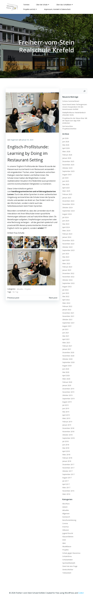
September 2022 (68, 283)
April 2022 (66, 300)
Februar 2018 (67, 458)
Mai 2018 (65, 448)
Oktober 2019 (67, 395)
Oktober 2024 (67, 207)
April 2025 (66, 188)
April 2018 (66, 451)
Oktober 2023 (67, 247)
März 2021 (66, 342)
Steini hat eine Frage (69, 566)
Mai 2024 (65, 224)
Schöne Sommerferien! (70, 101)
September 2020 (68, 362)
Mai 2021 (65, 336)
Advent (64, 507)
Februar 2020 (67, 382)
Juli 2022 (65, 290)
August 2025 (67, 174)
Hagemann (15, 140)
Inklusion (65, 530)
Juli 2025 (65, 178)
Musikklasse (66, 546)
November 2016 (68, 491)
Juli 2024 (65, 217)
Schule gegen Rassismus (71, 553)
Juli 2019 (65, 405)
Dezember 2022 (68, 273)
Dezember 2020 (68, 352)
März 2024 (66, 230)
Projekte (27, 289)
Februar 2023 (67, 267)
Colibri (81, 593)
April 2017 (66, 484)
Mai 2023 (65, 257)
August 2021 (67, 326)
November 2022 (68, 277)
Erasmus (65, 527)
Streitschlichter (67, 569)
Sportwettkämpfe (68, 563)
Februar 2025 (67, 194)
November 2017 (68, 468)
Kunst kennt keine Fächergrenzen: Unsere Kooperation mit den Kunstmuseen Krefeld (74, 106)
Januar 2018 (66, 461)
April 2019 (66, 415)
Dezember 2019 (68, 389)
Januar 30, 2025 (27, 140)
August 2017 (67, 478)
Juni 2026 (65, 142)
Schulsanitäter (67, 560)
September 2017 (68, 474)
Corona (65, 523)
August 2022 (67, 286)
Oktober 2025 (67, 168)
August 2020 (67, 366)
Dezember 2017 (68, 464)
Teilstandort (66, 573)
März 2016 (66, 494)
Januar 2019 (66, 425)
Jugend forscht (67, 533)
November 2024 (68, 204)
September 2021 (68, 323)
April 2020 (66, 375)
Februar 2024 (67, 234)
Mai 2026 (65, 145)
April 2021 (66, 339)
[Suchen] (84, 91)
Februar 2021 (67, 346)
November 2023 (68, 244)
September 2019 (68, 398)
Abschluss (66, 504)
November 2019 (68, 392)
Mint (64, 543)
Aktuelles (20, 289)
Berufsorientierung (69, 520)
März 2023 (66, 263)
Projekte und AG (29, 9)
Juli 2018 (65, 441)
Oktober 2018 (67, 435)
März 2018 (66, 454)
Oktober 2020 (67, 359)
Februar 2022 (67, 306)
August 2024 (67, 214)
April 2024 (66, 227)
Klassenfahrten (67, 536)
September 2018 (68, 438)
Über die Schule (42, 5)
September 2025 (68, 171)
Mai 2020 (65, 372)
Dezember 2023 (68, 240)
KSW (64, 540)
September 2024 (68, 211)
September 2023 (68, 250)
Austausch (66, 517)
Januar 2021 (66, 349)
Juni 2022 (65, 293)
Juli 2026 (65, 138)
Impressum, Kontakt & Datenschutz (57, 9)
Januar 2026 (66, 158)
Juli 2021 (65, 329)
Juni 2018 (65, 445)
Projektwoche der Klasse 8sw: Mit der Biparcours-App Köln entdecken (74, 120)
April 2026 (66, 148)
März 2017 (66, 487)
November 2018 (68, 431)
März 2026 (66, 151)
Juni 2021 (65, 333)
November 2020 (68, 356)
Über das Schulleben (63, 5)
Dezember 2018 (68, 428)
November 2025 (68, 165)
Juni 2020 (65, 369)
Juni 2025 (65, 181)
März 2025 (66, 191)
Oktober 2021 (67, 319)
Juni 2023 (65, 254)
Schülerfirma (67, 556)
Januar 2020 (66, 385)
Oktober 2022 (67, 280)
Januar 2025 (66, 198)
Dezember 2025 (68, 161)
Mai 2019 (65, 412)
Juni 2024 (65, 221)
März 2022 (66, 303)
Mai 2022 (65, 296)
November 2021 (68, 316)
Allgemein (66, 513)
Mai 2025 (65, 184)
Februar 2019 (67, 422)
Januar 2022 (66, 310)
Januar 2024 (66, 237)
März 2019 (66, 418)
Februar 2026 (67, 155)
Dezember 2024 (68, 201)
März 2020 (66, 379)
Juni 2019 (65, 408)
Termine (26, 5)
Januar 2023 (66, 270)
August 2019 (67, 402)
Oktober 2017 (67, 471)
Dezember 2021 (68, 313)
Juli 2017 (65, 481)
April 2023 (66, 260)
